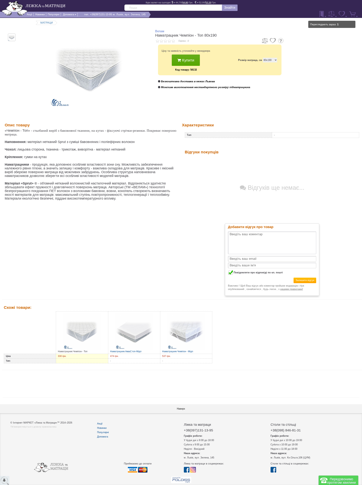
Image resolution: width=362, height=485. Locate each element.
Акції (100, 423)
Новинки (102, 428)
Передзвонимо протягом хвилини (341, 480)
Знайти (229, 7)
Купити (187, 60)
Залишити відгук (304, 280)
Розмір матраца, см (250, 60)
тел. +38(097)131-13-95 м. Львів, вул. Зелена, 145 (115, 14)
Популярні (103, 432)
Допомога (102, 436)
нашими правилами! (291, 289)
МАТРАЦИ (46, 22)
